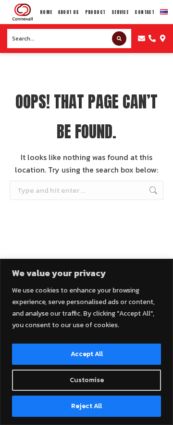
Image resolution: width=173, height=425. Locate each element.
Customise (87, 380)
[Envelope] (141, 38)
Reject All (86, 406)
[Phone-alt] (152, 38)
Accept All (87, 354)
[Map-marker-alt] (163, 38)
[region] (86, 342)
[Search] (119, 38)
